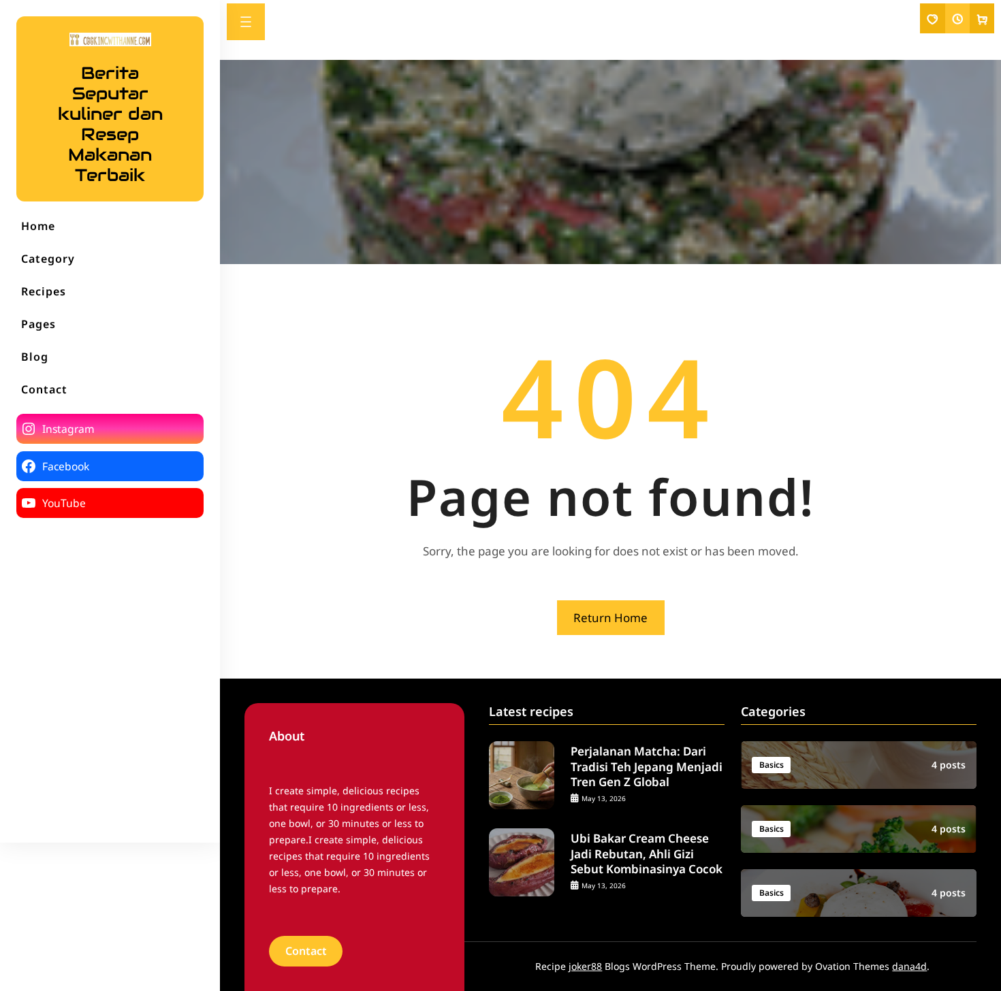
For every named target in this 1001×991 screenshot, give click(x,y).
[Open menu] (246, 22)
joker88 (585, 966)
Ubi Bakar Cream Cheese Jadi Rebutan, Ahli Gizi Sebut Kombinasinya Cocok (646, 853)
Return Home (610, 618)
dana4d (909, 966)
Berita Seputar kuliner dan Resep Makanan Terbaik (110, 124)
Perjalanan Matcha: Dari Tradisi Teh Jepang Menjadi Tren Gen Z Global (646, 766)
